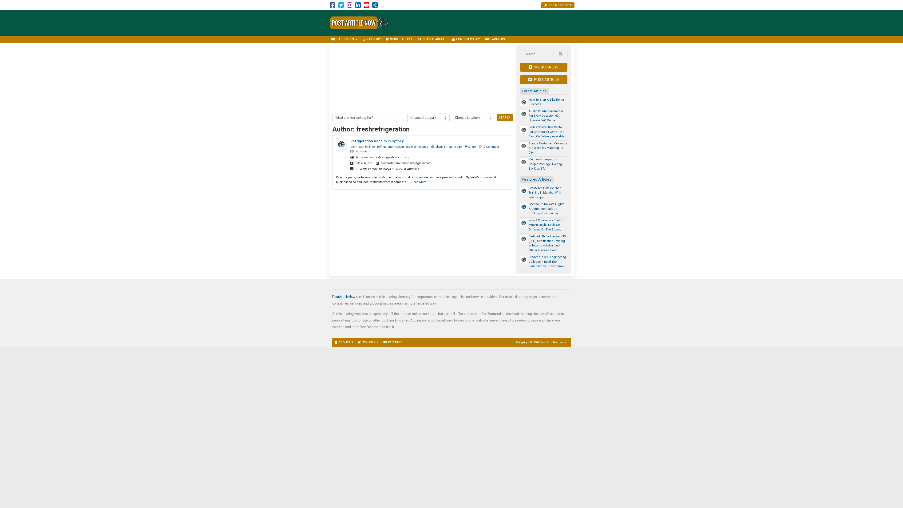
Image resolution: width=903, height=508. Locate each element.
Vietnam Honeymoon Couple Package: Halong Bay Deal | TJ (545, 164)
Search (505, 117)
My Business (545, 67)
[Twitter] (341, 6)
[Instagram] (349, 6)
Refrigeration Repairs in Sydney (377, 141)
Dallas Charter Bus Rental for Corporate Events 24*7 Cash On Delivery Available (546, 131)
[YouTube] (366, 6)
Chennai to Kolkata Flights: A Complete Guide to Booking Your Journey (547, 208)
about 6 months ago (449, 146)
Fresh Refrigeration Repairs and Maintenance (398, 146)
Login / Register (560, 5)
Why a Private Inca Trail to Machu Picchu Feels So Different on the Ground (546, 224)
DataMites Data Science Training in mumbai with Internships (545, 192)
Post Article (546, 79)
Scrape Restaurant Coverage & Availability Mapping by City (548, 148)
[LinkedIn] (358, 6)
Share (471, 146)
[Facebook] (332, 6)
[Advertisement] (488, 22)
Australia (362, 151)
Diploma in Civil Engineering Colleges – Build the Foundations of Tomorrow (547, 261)
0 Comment (491, 146)
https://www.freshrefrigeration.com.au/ (382, 157)
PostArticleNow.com (347, 297)
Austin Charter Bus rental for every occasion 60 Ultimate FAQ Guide (546, 115)
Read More (419, 182)
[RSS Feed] (375, 6)
